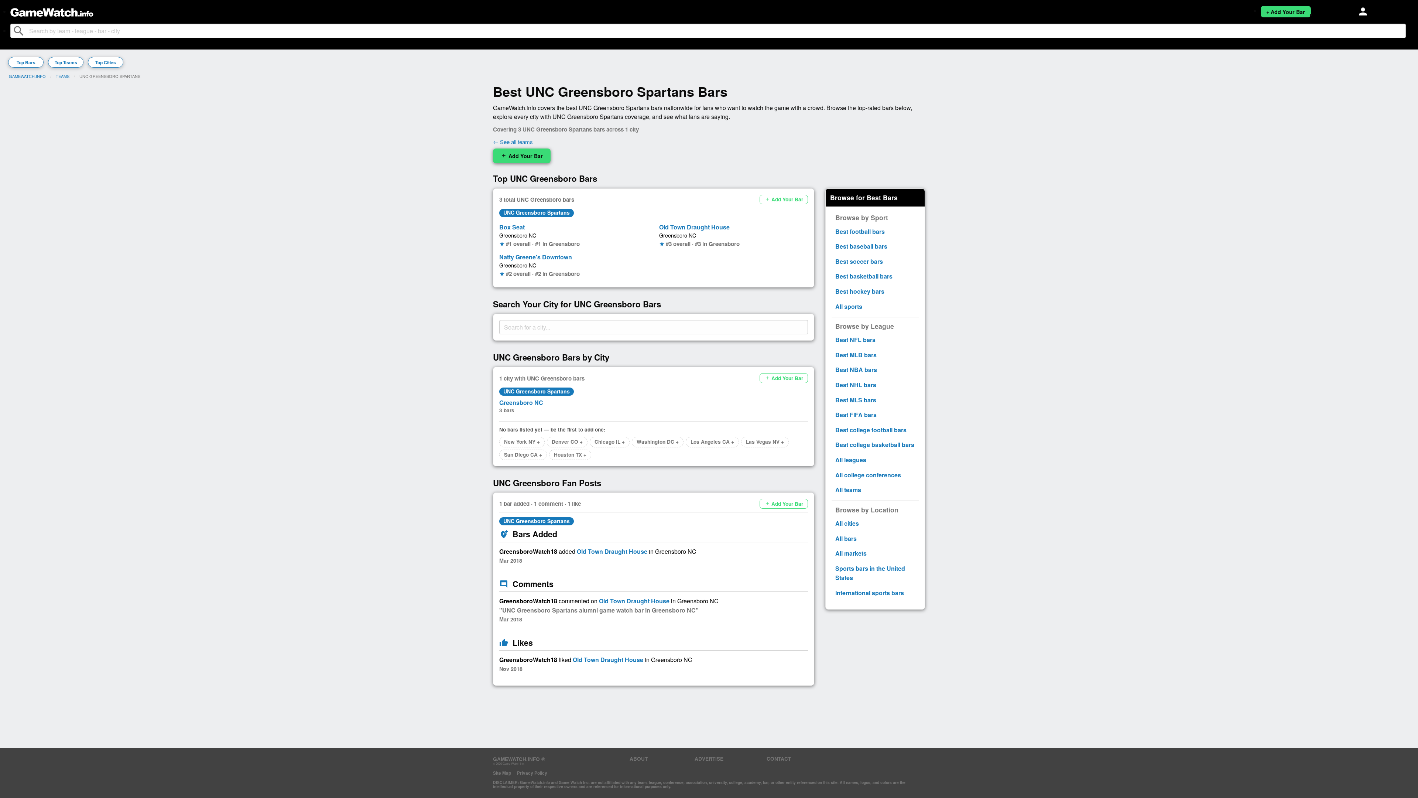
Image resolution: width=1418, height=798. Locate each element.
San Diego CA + (523, 454)
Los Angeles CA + (712, 441)
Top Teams (66, 62)
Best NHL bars (855, 385)
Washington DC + (658, 441)
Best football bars (860, 231)
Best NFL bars (855, 339)
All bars (846, 538)
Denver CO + (567, 441)
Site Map (502, 773)
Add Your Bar (522, 156)
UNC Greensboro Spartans (536, 212)
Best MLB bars (856, 355)
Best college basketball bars (874, 444)
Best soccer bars (859, 261)
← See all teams (513, 142)
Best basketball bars (864, 276)
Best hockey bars (859, 291)
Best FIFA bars (856, 414)
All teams (848, 489)
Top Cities (105, 62)
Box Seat (512, 227)
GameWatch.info (27, 76)
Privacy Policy (532, 773)
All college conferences (868, 475)
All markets (851, 553)
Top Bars (26, 62)
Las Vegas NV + (765, 441)
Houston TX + (570, 454)
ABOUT (639, 758)
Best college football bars (871, 430)
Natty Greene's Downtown (535, 257)
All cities (847, 523)
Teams (62, 76)
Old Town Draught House (694, 227)
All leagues (850, 460)
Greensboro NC (517, 235)
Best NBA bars (856, 369)
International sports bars (869, 593)
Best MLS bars (855, 400)
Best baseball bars (861, 246)
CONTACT (779, 758)
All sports (848, 306)
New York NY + (522, 441)
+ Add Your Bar (1285, 12)
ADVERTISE (709, 758)
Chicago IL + (610, 441)
